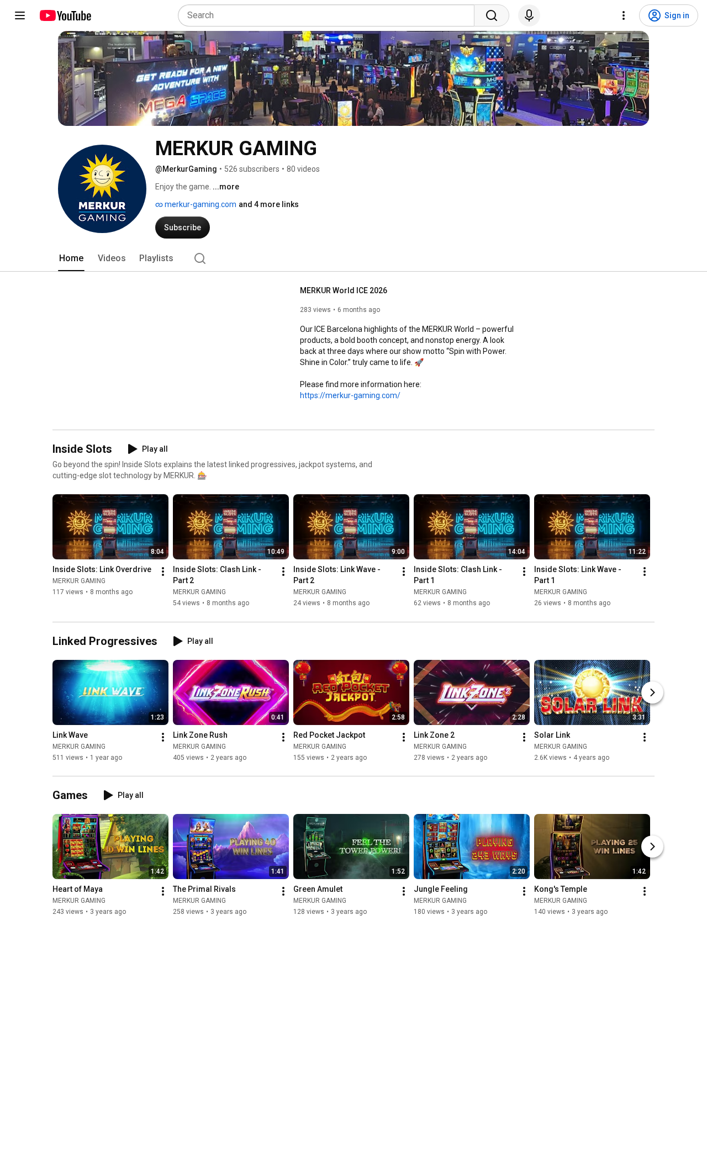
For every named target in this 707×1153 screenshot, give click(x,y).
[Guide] (20, 15)
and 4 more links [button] (269, 204)
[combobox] (329, 15)
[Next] (652, 692)
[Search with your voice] (529, 15)
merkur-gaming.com (199, 204)
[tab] (71, 258)
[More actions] (163, 572)
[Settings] (623, 15)
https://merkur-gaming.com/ (350, 395)
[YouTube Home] (65, 15)
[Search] (491, 15)
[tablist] (353, 258)
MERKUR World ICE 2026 (343, 290)
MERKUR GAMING (78, 581)
